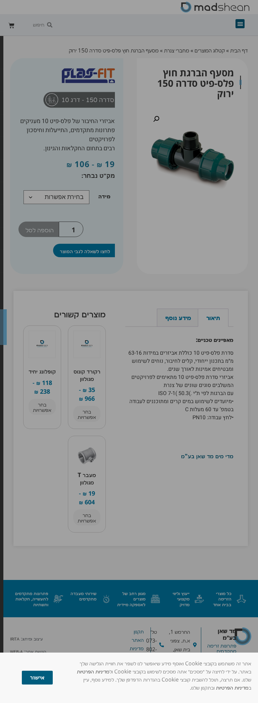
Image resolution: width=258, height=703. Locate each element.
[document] (129, 351)
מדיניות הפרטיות (93, 671)
